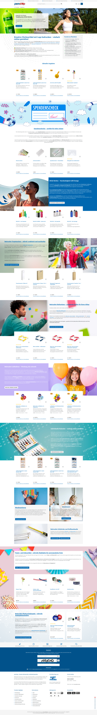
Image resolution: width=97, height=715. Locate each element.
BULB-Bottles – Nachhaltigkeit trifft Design (64, 181)
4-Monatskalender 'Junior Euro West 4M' (39, 83)
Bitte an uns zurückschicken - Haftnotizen (22, 347)
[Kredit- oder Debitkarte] (53, 693)
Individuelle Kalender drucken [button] (57, 452)
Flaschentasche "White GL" (22, 283)
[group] (48, 21)
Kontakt (34, 697)
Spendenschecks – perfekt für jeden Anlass (48, 129)
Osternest (17, 697)
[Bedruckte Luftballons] (72, 379)
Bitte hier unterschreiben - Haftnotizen (56, 347)
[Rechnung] (58, 696)
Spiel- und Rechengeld (19, 700)
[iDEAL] (62, 693)
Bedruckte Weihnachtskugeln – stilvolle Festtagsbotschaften (28, 614)
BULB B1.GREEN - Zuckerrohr (39, 221)
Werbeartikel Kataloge (37, 704)
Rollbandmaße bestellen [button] (65, 538)
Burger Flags (18, 589)
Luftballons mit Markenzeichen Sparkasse (57, 407)
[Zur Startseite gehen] (19, 3)
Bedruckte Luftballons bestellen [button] (11, 387)
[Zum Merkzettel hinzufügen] (29, 79)
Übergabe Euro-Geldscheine (73, 160)
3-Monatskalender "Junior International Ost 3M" (72, 471)
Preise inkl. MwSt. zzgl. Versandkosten (22, 95)
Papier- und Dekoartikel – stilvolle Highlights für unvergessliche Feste (39, 553)
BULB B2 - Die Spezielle (55, 221)
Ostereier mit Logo (18, 695)
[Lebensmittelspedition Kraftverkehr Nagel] (78, 693)
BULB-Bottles (17, 692)
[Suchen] (61, 4)
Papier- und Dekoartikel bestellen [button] (22, 567)
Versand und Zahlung (37, 700)
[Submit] (58, 656)
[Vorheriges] (14, 83)
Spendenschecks (18, 699)
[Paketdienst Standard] (69, 693)
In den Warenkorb (39, 174)
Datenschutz (35, 694)
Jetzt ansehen (19, 26)
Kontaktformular (77, 684)
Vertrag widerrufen (36, 705)
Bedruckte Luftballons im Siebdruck (21, 407)
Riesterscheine (19, 160)
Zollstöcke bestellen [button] (55, 538)
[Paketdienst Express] (73, 693)
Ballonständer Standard (72, 82)
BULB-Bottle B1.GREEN (56, 189)
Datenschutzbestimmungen (37, 669)
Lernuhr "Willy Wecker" (19, 694)
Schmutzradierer (36, 160)
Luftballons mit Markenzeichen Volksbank (74, 407)
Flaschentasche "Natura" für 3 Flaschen (39, 284)
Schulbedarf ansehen (66, 518)
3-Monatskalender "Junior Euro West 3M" (22, 83)
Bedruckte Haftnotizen (50, 42)
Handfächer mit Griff (54, 589)
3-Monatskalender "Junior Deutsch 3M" (38, 471)
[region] (48, 21)
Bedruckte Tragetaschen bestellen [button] (11, 264)
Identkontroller (70, 589)
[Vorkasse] (51, 696)
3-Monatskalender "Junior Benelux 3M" (21, 471)
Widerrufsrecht (35, 702)
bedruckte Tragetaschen (36, 43)
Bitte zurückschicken (80, 316)
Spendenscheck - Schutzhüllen (56, 160)
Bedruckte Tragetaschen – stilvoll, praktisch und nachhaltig (25, 241)
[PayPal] (54, 696)
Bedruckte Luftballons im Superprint (38, 407)
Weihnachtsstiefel (18, 702)
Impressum (35, 695)
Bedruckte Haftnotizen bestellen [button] (56, 327)
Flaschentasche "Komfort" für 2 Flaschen (74, 284)
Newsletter (35, 699)
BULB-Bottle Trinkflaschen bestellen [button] (57, 202)
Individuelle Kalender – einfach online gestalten (67, 429)
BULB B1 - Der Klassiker (21, 221)
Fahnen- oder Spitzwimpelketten (37, 590)
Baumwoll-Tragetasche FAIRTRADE (55, 284)
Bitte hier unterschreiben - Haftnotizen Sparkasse (73, 347)
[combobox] (48, 4)
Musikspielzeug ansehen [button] (20, 519)
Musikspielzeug (20, 508)
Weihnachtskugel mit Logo (20, 704)
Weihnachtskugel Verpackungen (71, 626)
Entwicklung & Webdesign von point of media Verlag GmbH (45, 712)
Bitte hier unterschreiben (70, 316)
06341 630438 (70, 679)
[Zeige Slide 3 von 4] (49, 32)
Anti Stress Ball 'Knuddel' (55, 82)
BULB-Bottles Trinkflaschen (86, 184)
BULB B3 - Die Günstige (72, 221)
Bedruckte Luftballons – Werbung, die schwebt (20, 367)
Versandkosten (45, 711)
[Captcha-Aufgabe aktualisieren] (58, 660)
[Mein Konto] (79, 4)
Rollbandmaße (73, 531)
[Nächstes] (82, 83)
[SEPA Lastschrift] (58, 693)
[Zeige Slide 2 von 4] (47, 32)
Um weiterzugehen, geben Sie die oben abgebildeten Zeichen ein (46, 663)
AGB (54, 669)
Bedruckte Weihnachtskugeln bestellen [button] (23, 637)
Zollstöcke (66, 531)
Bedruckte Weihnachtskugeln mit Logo (56, 626)
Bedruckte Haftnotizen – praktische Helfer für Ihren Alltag (69, 304)
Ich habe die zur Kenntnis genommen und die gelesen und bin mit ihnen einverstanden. (49, 669)
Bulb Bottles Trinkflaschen (24, 43)
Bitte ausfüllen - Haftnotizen (39, 346)
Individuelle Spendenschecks (40, 42)
